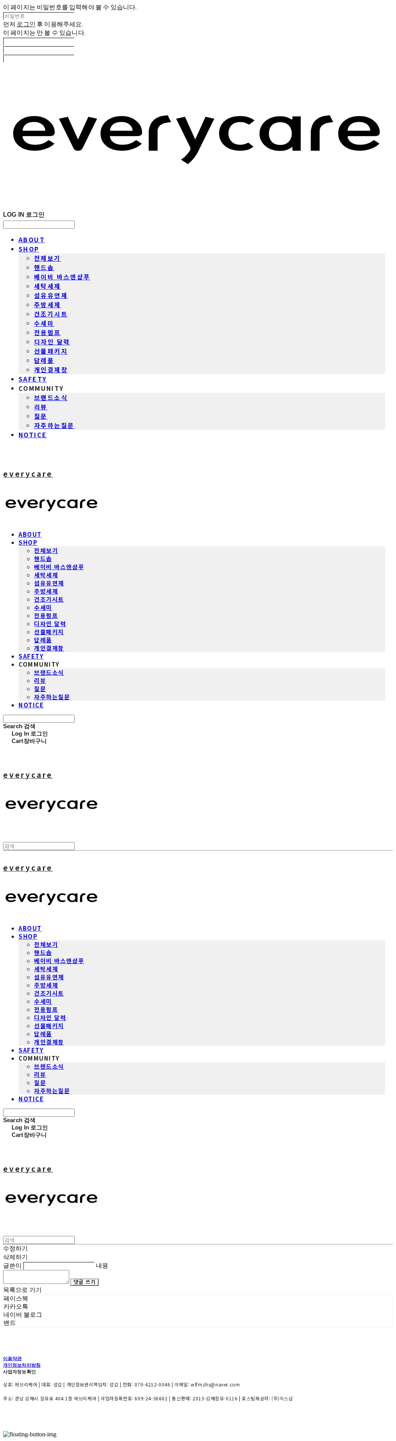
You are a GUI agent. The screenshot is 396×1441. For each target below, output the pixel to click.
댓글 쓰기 (84, 1282)
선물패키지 (51, 351)
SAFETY (33, 378)
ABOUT (32, 239)
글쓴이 (12, 1265)
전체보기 (47, 258)
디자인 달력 (52, 341)
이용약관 (12, 1358)
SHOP (29, 248)
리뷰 (41, 406)
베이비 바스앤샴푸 (62, 276)
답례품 (44, 360)
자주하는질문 (54, 425)
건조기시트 (51, 313)
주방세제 (47, 304)
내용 (102, 1265)
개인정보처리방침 (22, 1365)
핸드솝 (44, 267)
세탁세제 (47, 286)
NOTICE (33, 434)
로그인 (26, 24)
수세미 (44, 323)
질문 (41, 416)
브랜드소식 (51, 397)
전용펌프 (47, 332)
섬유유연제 (51, 295)
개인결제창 (51, 369)
